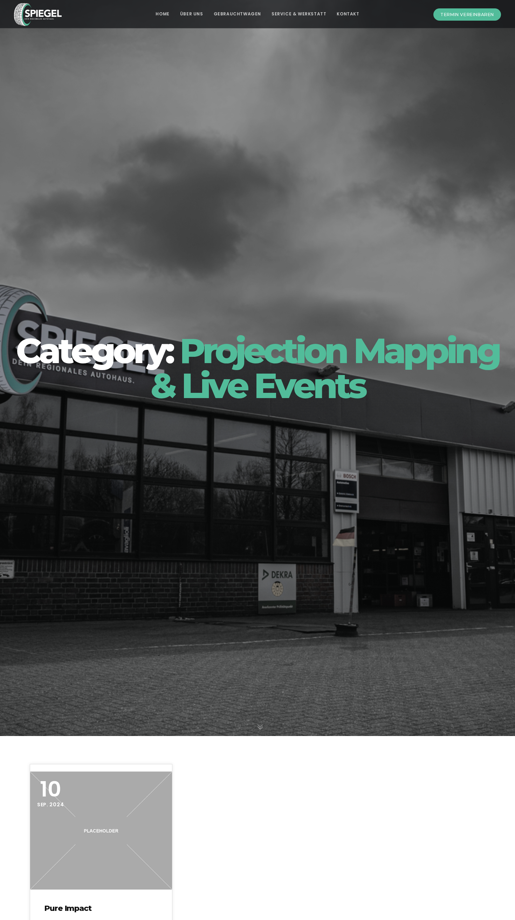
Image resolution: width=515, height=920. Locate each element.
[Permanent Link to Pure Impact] (101, 831)
